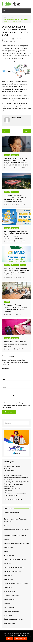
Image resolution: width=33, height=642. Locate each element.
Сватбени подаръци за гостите (14, 567)
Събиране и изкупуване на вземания (16, 583)
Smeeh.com (18, 499)
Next (25, 131)
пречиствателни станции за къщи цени (16, 543)
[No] (31, 637)
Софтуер (12, 41)
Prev (7, 131)
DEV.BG (6, 525)
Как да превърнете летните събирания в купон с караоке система (16, 344)
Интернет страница (8, 395)
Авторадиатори (9, 555)
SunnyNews (9, 277)
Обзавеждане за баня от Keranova (15, 559)
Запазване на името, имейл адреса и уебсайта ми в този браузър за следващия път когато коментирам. (16, 405)
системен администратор (12, 512)
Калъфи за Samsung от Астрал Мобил (16, 529)
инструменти (8, 615)
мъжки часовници (9, 599)
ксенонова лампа (9, 591)
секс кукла (7, 603)
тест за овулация (9, 607)
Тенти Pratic (8, 587)
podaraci (6, 551)
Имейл (4, 387)
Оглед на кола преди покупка (13, 619)
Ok (9, 638)
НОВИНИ (6, 41)
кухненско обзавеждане (11, 595)
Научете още (20, 638)
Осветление (15, 191)
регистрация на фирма (11, 611)
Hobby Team (7, 39)
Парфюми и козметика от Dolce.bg (15, 535)
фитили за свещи (9, 623)
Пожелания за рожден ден (12, 571)
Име (4, 379)
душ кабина (7, 563)
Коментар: (6, 368)
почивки (6, 539)
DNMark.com (8, 575)
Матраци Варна (9, 579)
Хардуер (23, 265)
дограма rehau (8, 547)
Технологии (15, 155)
